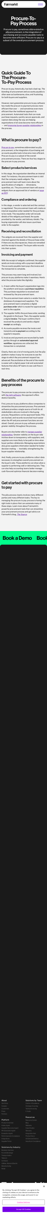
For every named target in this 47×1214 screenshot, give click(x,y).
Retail (3, 1169)
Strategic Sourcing (32, 1106)
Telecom (4, 1158)
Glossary (29, 1131)
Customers (5, 1109)
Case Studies (30, 1128)
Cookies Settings (23, 1202)
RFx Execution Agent (8, 1131)
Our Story (5, 1103)
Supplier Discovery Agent (10, 1128)
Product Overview (8, 1123)
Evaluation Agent (7, 1133)
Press (3, 1111)
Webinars (29, 1125)
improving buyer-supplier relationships (24, 125)
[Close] (44, 1186)
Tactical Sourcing (31, 1109)
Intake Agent (6, 1125)
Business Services (8, 1150)
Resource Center (31, 1120)
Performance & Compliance (11, 1136)
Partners (4, 1114)
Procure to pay (8, 147)
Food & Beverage (7, 1153)
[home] (11, 4)
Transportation (6, 1155)
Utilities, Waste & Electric (10, 1163)
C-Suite (28, 1111)
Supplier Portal (6, 1141)
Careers (4, 1106)
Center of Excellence (32, 1103)
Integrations (6, 1139)
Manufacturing (6, 1166)
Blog (27, 1123)
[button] (40, 4)
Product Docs (30, 1136)
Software (5, 1161)
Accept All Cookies (23, 1209)
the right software (13, 395)
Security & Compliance (33, 1141)
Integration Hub (31, 1133)
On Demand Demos (32, 1139)
